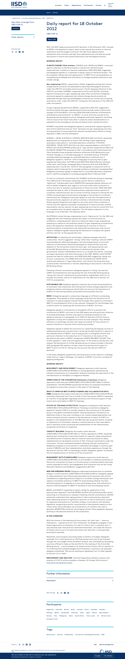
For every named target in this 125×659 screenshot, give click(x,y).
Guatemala (65, 613)
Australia (59, 609)
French (55, 12)
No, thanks (108, 656)
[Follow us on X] (20, 644)
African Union (106, 616)
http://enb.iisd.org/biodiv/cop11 (59, 563)
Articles (98, 5)
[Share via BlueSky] (23, 52)
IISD (95, 644)
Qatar (71, 616)
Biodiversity (69, 634)
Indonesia (74, 613)
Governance (51, 634)
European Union (52, 619)
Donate (110, 6)
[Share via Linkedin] (19, 52)
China (87, 609)
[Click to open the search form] (105, 5)
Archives (58, 5)
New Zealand (103, 613)
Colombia (94, 609)
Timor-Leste (90, 616)
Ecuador (102, 609)
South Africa (79, 616)
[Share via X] (12, 52)
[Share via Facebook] (16, 52)
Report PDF (52, 39)
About (110, 5)
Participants (88, 5)
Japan (88, 613)
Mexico (94, 613)
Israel (82, 613)
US (98, 616)
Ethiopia (49, 613)
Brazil (73, 609)
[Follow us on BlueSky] (30, 644)
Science (60, 634)
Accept (97, 656)
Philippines (63, 616)
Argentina (50, 609)
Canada (79, 609)
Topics (66, 5)
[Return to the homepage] (19, 4)
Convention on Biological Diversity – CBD (90, 634)
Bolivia (66, 609)
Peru (55, 616)
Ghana (57, 613)
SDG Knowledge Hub (106, 644)
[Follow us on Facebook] (23, 644)
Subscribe (111, 3)
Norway (49, 616)
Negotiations (76, 5)
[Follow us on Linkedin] (26, 644)
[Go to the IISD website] (107, 653)
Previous (16, 28)
